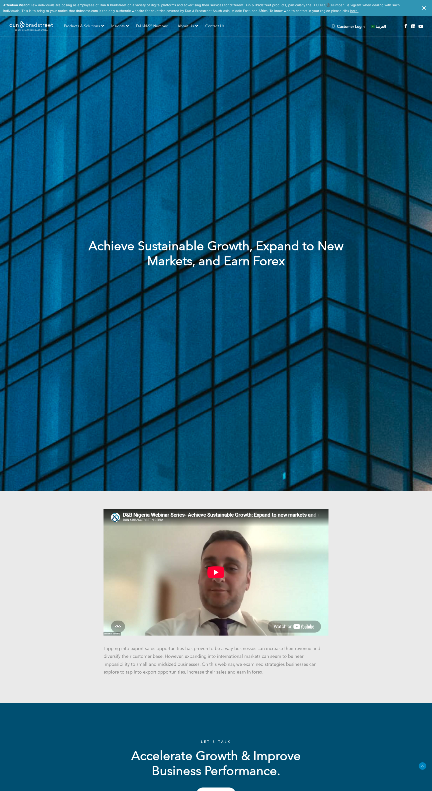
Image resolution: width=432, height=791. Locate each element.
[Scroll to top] (422, 765)
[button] (405, 26)
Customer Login (351, 26)
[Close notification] (424, 8)
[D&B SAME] (31, 26)
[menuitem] (350, 26)
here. (354, 11)
